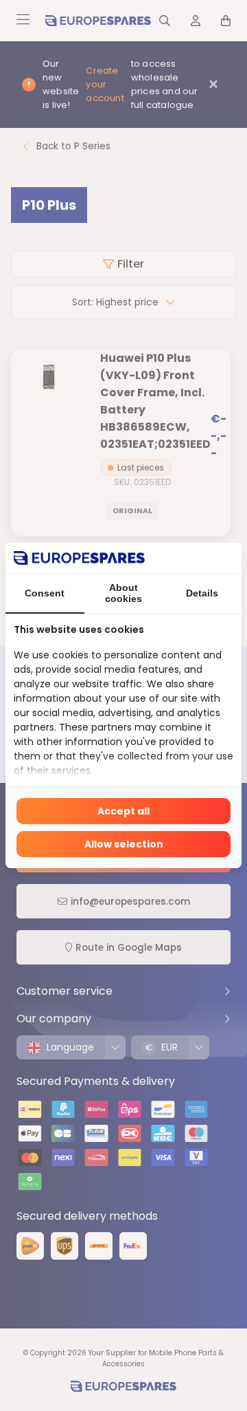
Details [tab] (202, 593)
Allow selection (123, 844)
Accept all (123, 811)
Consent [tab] (44, 593)
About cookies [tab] (123, 593)
